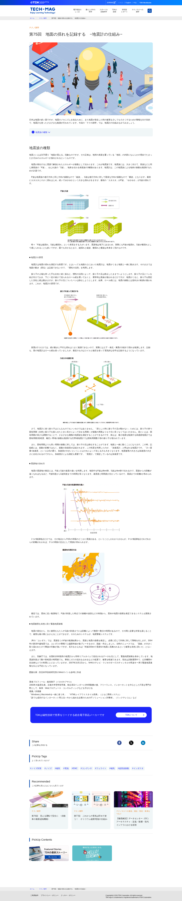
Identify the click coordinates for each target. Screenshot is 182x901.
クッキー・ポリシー (68, 895)
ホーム (32, 18)
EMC (75, 768)
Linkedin (143, 743)
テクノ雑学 (43, 18)
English (128, 3)
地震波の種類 (41, 132)
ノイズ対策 (36, 768)
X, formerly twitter (131, 743)
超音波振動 (124, 768)
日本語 (120, 3)
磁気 (113, 768)
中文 (135, 3)
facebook (119, 743)
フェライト (101, 768)
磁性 (58, 768)
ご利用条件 (34, 895)
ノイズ (49, 768)
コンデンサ (87, 768)
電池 (67, 768)
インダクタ (138, 768)
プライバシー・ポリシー (50, 895)
